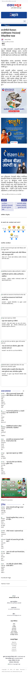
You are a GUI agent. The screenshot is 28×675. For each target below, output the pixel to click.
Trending (14, 645)
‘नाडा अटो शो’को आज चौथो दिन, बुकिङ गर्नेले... (14, 463)
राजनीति (14, 626)
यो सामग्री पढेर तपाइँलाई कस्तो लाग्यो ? (11, 222)
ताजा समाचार (6, 391)
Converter (14, 649)
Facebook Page (6, 578)
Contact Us (14, 651)
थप (23, 391)
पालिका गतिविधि (14, 633)
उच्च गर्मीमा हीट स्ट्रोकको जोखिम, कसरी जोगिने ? (14, 565)
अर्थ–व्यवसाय (14, 631)
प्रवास (14, 625)
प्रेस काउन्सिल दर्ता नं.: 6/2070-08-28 (14, 658)
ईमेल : (14, 614)
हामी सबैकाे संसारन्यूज (16, 8)
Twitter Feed (5, 584)
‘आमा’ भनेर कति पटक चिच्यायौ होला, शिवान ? (15, 553)
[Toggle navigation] (24, 21)
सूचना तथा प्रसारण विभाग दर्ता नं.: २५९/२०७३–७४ (14, 656)
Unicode (14, 647)
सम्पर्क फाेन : (14, 607)
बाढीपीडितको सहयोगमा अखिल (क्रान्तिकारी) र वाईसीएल (14, 427)
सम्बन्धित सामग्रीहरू (6, 243)
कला (14, 623)
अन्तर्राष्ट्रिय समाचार (14, 634)
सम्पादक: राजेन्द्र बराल (14, 662)
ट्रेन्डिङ (3, 504)
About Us (14, 642)
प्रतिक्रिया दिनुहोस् (5, 215)
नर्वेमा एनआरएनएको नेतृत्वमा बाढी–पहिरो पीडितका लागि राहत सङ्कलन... (15, 395)
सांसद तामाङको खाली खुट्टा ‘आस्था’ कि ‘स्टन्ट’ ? (14, 508)
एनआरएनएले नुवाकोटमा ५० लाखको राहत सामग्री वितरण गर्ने (15, 412)
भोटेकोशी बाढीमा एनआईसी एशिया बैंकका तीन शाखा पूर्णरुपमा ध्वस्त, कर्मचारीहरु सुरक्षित (13, 370)
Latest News (14, 644)
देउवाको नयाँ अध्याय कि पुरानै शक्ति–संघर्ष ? (15, 540)
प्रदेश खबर (14, 630)
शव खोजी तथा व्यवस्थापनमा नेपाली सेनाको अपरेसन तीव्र (14, 440)
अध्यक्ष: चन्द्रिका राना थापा (14, 660)
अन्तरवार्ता (14, 628)
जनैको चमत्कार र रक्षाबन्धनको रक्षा (14, 531)
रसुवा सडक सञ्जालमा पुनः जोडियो (10, 321)
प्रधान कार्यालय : (14, 601)
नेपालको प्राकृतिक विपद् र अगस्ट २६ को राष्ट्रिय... (15, 518)
